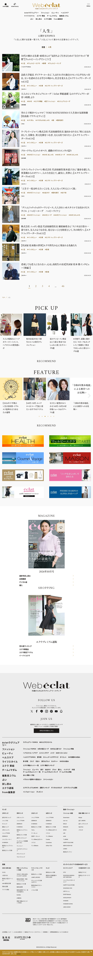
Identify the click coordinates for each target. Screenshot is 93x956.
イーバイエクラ (24, 656)
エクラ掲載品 (24, 649)
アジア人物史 (5, 889)
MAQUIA (65, 827)
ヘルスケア (65, 13)
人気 (49, 47)
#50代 (29, 101)
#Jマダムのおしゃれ (43, 120)
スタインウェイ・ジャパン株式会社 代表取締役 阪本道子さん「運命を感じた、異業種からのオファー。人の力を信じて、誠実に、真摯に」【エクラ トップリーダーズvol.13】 (56, 173)
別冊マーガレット (35, 836)
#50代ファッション (34, 155)
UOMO (65, 848)
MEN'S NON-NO (67, 845)
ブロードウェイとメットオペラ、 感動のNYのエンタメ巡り (46, 150)
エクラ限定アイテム (26, 653)
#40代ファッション (60, 215)
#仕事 (41, 86)
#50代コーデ (47, 215)
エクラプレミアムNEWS (30, 788)
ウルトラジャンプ (21, 857)
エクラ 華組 (41, 16)
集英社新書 (20, 887)
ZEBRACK (5, 836)
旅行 (41, 769)
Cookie (48, 839)
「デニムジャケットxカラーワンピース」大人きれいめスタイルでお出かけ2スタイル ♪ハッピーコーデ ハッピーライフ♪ (55, 209)
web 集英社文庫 (6, 883)
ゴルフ (32, 761)
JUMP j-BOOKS (35, 877)
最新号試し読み (25, 576)
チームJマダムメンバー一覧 (32, 772)
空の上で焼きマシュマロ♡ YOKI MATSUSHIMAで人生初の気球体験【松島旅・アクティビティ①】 (54, 114)
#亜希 (44, 63)
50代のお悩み (64, 761)
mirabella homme (68, 903)
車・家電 (25, 761)
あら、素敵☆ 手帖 (28, 775)
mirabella (65, 900)
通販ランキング (44, 788)
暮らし (60, 769)
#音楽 (47, 249)
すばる (4, 872)
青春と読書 (5, 886)
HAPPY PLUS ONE (68, 842)
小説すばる (5, 875)
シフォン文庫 (34, 890)
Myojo (80, 817)
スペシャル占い (48, 779)
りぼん (33, 830)
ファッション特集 (68, 749)
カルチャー (54, 761)
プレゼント (39, 792)
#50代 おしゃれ (48, 155)
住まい (38, 761)
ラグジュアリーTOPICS (30, 742)
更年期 (39, 757)
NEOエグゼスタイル (45, 742)
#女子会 (63, 193)
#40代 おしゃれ (72, 155)
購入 (21, 585)
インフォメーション (29, 792)
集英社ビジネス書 (21, 884)
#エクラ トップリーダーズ (54, 86)
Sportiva (81, 827)
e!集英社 (19, 898)
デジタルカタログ (56, 788)
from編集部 (58, 19)
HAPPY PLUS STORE (69, 885)
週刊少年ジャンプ (6, 817)
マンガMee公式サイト (37, 839)
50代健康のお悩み (74, 757)
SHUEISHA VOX (67, 888)
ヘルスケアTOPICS (29, 757)
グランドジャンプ (21, 853)
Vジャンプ (4, 823)
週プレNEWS (82, 820)
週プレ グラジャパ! (83, 823)
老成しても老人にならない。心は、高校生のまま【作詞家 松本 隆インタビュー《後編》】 (55, 266)
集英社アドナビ (82, 872)
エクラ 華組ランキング (47, 765)
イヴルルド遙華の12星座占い (32, 779)
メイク (52, 753)
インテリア (67, 769)
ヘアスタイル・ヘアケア (30, 753)
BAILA (65, 823)
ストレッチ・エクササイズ (50, 757)
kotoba (19, 895)
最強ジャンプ (5, 827)
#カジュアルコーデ (63, 101)
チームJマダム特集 (65, 772)
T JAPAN (65, 839)
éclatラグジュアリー (31, 13)
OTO (64, 872)
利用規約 (45, 932)
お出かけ (48, 769)
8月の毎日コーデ (43, 749)
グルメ (54, 769)
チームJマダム (52, 16)
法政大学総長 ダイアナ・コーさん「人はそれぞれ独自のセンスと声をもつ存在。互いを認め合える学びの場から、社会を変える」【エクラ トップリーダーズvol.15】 (56, 78)
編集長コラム (64, 16)
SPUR (64, 830)
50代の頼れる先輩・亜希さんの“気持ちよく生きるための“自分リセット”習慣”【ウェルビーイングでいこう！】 (55, 57)
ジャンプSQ (5, 820)
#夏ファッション (49, 101)
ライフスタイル (29, 16)
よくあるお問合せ (18, 932)
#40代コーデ (60, 155)
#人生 (23, 63)
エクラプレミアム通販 (70, 788)
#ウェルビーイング (54, 63)
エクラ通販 (48, 19)
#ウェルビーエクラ (33, 63)
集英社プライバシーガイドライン (33, 932)
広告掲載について (6, 932)
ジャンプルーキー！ (7, 839)
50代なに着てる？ (56, 749)
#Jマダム (30, 120)
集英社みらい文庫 (50, 872)
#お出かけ (46, 193)
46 (62, 286)
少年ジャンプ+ (6, 830)
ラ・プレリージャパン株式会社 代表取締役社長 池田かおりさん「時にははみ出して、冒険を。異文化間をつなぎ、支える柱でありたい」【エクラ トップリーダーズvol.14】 (56, 135)
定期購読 (22, 579)
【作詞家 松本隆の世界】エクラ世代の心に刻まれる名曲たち (49, 245)
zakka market (67, 907)
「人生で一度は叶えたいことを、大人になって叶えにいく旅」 (48, 188)
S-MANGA (5, 842)
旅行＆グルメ (45, 761)
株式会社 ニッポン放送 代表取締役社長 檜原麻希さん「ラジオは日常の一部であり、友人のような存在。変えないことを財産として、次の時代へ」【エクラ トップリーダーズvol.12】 (55, 230)
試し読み (39, 19)
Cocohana (49, 842)
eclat (64, 836)
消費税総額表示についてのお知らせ (59, 932)
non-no (65, 820)
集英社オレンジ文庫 (36, 874)
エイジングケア (44, 753)
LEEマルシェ (66, 891)
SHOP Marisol (67, 894)
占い (32, 19)
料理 (73, 769)
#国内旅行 (59, 120)
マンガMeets (34, 845)
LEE (64, 833)
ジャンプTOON (6, 833)
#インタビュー (32, 86)
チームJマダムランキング (50, 772)
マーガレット (34, 833)
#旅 (53, 120)
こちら (51, 924)
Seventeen (66, 817)
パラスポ (81, 830)
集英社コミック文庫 (7, 850)
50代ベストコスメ (61, 753)
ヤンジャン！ (20, 846)
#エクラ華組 (38, 101)
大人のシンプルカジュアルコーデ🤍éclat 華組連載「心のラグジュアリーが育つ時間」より (55, 95)
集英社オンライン (67, 852)
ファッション (45, 13)
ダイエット (63, 757)
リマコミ (33, 842)
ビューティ (55, 13)
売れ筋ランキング (25, 646)
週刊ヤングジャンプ (22, 838)
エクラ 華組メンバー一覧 (31, 765)
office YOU (49, 845)
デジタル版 (23, 582)
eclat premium (67, 897)
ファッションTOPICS (29, 749)
